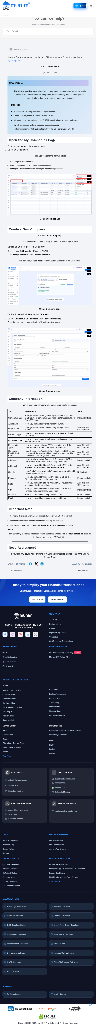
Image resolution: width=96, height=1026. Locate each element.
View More (6, 756)
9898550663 (13, 814)
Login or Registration (57, 632)
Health (5, 752)
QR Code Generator (10, 864)
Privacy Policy (8, 845)
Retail (5, 686)
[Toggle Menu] (6, 13)
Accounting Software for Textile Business (65, 730)
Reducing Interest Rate (16, 906)
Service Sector (9, 726)
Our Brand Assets (56, 845)
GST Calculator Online (16, 925)
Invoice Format (60, 994)
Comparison (11, 661)
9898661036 (13, 785)
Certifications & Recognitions (61, 641)
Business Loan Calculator (17, 944)
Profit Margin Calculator (63, 934)
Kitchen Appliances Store (12, 707)
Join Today (37, 599)
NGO (51, 745)
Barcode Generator (10, 869)
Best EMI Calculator (62, 906)
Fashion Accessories (57, 694)
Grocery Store (55, 711)
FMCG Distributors (57, 715)
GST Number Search (11, 886)
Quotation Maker (9, 877)
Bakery (5, 739)
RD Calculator (59, 944)
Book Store (53, 690)
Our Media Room (56, 840)
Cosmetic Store (8, 694)
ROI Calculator (13, 971)
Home (10, 57)
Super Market (8, 720)
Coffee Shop (7, 735)
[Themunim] (16, 2)
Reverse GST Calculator (64, 953)
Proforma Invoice (14, 994)
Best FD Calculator (15, 916)
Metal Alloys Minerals (58, 735)
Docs (18, 57)
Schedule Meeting (15, 819)
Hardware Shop (8, 703)
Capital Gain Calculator (16, 934)
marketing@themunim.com (66, 811)
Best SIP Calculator (62, 916)
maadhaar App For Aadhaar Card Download (67, 869)
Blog (7, 652)
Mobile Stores (8, 716)
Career (52, 628)
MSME (52, 753)
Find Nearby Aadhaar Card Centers (63, 877)
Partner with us (55, 624)
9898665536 (60, 783)
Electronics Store (9, 699)
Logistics (52, 749)
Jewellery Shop (8, 711)
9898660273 (60, 788)
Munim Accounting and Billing (38, 57)
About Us (53, 620)
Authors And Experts (57, 849)
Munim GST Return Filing (59, 657)
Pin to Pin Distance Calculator (66, 962)
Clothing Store (55, 698)
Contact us (53, 637)
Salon (4, 730)
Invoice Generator (9, 881)
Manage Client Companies (67, 57)
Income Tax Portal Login (59, 864)
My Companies (16, 570)
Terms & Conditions (10, 840)
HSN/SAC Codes (9, 873)
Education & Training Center (13, 743)
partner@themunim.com (18, 810)
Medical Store (54, 707)
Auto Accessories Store (12, 690)
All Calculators (11, 657)
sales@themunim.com (17, 780)
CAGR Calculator (14, 962)
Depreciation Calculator (16, 953)
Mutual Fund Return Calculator (66, 925)
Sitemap (5, 853)
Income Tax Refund (57, 873)
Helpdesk (9, 666)
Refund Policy (8, 849)
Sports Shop (54, 702)
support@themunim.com (65, 779)
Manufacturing (55, 726)
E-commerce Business (11, 747)
